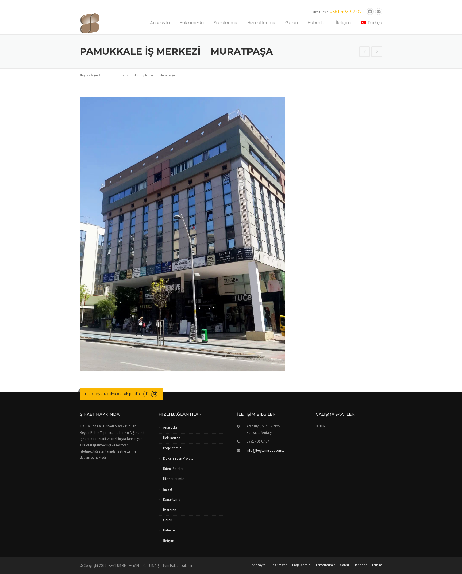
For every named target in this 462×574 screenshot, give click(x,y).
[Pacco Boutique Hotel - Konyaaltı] (376, 52)
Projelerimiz (225, 23)
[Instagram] (370, 11)
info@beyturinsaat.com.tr (266, 450)
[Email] (378, 11)
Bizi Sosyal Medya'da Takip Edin (112, 393)
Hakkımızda (191, 23)
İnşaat (167, 489)
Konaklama (171, 499)
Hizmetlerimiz (261, 23)
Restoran (169, 510)
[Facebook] (146, 393)
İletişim (343, 23)
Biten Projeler (173, 468)
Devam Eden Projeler (179, 458)
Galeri (291, 23)
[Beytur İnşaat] (106, 23)
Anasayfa (160, 23)
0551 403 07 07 (346, 11)
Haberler (316, 23)
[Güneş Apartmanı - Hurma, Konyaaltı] (364, 52)
